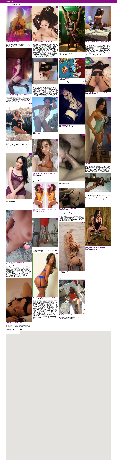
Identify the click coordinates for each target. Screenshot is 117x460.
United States (11, 3)
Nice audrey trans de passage (13, 200)
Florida (16, 3)
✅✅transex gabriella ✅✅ (65, 53)
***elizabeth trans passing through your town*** (17, 94)
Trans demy (88, 163)
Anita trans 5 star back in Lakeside (14, 322)
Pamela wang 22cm (10, 142)
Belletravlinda (62, 182)
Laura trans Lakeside (64, 78)
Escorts (7, 3)
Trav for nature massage (38, 247)
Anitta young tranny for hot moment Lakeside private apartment (45, 174)
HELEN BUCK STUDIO (9, 1)
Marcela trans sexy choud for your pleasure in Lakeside (95, 248)
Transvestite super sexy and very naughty (95, 193)
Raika (34, 132)
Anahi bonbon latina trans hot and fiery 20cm (16, 262)
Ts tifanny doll (36, 84)
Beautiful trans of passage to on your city (68, 314)
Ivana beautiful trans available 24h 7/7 (15, 41)
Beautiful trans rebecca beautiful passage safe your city (97, 42)
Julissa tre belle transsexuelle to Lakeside (42, 41)
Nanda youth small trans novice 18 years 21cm (96, 92)
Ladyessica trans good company (66, 271)
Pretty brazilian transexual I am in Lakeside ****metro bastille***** (45, 210)
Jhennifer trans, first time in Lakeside (67, 208)
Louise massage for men (64, 125)
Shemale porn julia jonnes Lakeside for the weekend (44, 297)
